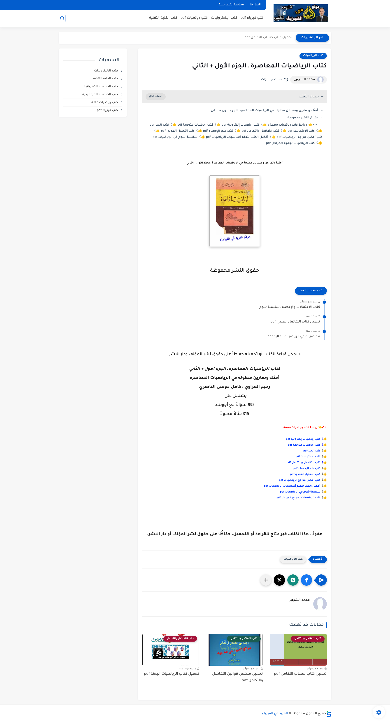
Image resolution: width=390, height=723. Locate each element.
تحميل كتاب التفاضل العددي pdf (295, 322)
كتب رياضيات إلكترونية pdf (303, 439)
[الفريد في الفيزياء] (301, 13)
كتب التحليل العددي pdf (305, 474)
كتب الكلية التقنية (163, 18)
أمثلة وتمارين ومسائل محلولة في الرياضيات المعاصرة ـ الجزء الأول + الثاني (264, 110)
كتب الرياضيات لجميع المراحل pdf (298, 498)
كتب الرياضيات (313, 55)
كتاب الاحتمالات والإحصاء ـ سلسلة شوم (289, 307)
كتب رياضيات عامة (105, 102)
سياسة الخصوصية (231, 5)
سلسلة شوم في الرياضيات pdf (300, 492)
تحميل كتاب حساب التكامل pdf (268, 37)
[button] (306, 580)
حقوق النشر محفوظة (303, 118)
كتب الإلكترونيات (224, 18)
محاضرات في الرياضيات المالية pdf (293, 336)
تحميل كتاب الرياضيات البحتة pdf (171, 674)
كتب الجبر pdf (311, 451)
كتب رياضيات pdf (194, 18)
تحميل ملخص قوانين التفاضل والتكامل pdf (237, 677)
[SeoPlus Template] (328, 714)
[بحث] (62, 18)
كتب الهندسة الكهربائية (101, 86)
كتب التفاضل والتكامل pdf (303, 462)
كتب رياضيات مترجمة (306, 445)
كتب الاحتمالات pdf (308, 457)
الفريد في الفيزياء (275, 714)
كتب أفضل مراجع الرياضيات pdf (299, 480)
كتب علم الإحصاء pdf (306, 468)
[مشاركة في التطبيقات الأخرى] (266, 580)
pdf (290, 445)
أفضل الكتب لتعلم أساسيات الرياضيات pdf (292, 486)
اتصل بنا (255, 5)
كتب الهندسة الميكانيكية (100, 94)
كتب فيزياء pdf (252, 18)
